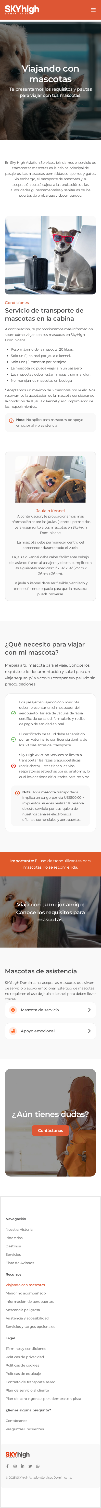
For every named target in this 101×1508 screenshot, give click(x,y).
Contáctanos (16, 1421)
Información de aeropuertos (30, 1301)
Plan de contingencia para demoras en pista (43, 1398)
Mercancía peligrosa (23, 1310)
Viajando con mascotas (25, 1285)
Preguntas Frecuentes (25, 1429)
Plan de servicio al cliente (27, 1390)
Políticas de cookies (22, 1365)
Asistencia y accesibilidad (27, 1318)
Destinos (13, 1246)
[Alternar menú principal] (93, 10)
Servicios (13, 1254)
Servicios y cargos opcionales (30, 1326)
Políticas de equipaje (23, 1373)
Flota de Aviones (20, 1263)
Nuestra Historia (19, 1229)
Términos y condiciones (26, 1348)
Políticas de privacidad (25, 1357)
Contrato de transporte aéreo (30, 1382)
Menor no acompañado (26, 1293)
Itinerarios (14, 1238)
